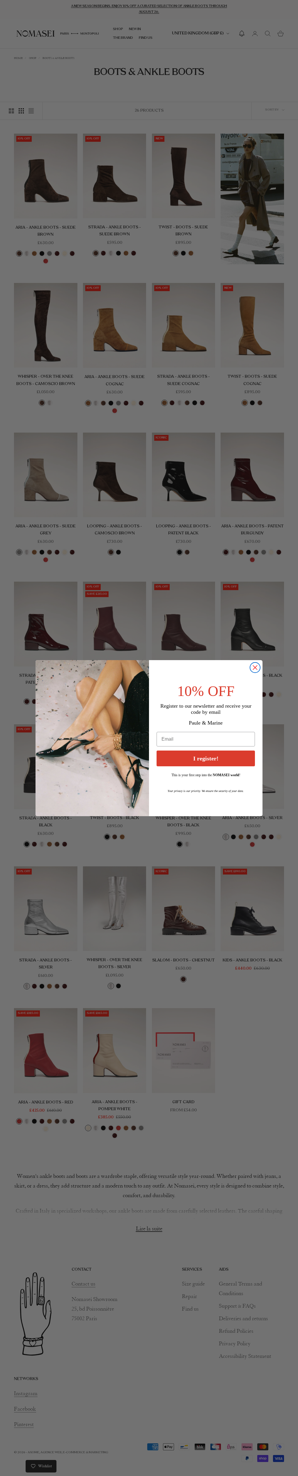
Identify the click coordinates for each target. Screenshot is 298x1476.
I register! (206, 758)
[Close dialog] (255, 667)
